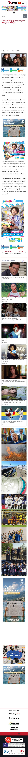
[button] (14, 12)
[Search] (25, 16)
